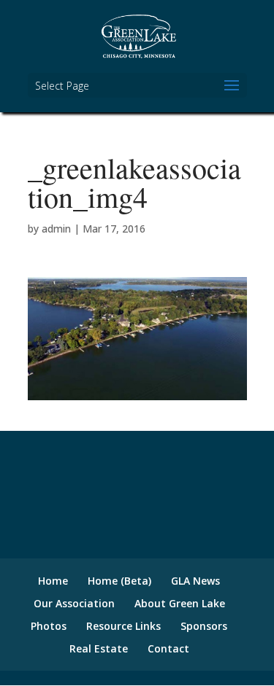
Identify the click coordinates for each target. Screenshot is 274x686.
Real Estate (98, 648)
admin (56, 228)
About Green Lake (179, 603)
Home (53, 581)
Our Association (74, 603)
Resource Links (123, 626)
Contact (168, 648)
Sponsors (203, 626)
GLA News (195, 581)
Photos (48, 626)
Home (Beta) (119, 581)
